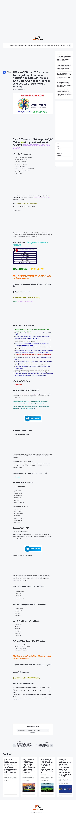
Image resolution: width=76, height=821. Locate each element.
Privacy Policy (59, 157)
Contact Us (59, 148)
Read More (6, 795)
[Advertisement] (35, 8)
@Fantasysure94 (19, 297)
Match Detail (59, 153)
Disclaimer (59, 151)
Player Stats (59, 155)
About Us (58, 146)
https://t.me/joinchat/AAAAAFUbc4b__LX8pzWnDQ (32, 285)
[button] (67, 45)
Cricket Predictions (8, 72)
